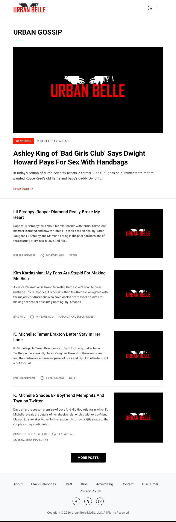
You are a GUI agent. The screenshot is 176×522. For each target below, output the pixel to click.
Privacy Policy (90, 491)
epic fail (19, 316)
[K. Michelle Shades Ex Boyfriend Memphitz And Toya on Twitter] (88, 418)
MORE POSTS (88, 458)
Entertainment (24, 255)
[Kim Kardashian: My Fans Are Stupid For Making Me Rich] (88, 297)
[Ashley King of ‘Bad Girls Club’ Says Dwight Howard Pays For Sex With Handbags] (88, 117)
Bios (84, 484)
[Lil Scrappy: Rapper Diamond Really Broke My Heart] (88, 236)
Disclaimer (150, 484)
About (18, 484)
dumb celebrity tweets (30, 434)
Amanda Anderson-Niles (76, 316)
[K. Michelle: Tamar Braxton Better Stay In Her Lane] (88, 358)
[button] (160, 8)
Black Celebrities (43, 484)
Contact (128, 484)
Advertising (104, 484)
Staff (73, 255)
